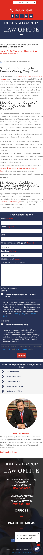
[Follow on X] (17, 16)
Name (7, 219)
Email (3, 235)
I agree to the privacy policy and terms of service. (20, 295)
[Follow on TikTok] (22, 16)
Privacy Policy (20, 314)
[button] (24, 2)
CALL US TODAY (23, 9)
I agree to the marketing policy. (17, 324)
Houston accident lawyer (10, 202)
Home (2, 51)
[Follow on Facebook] (12, 16)
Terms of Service (21, 349)
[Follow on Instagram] (26, 16)
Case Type (9, 251)
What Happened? (11, 259)
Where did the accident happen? (17, 243)
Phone (7, 227)
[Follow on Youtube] (31, 16)
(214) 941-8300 (21, 488)
